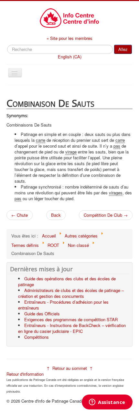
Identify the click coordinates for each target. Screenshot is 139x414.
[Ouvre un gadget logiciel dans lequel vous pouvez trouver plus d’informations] (107, 403)
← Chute (19, 215)
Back (56, 215)
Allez (123, 49)
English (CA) (69, 57)
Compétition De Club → (106, 215)
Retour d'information (25, 374)
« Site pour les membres (69, 38)
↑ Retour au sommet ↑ (70, 368)
